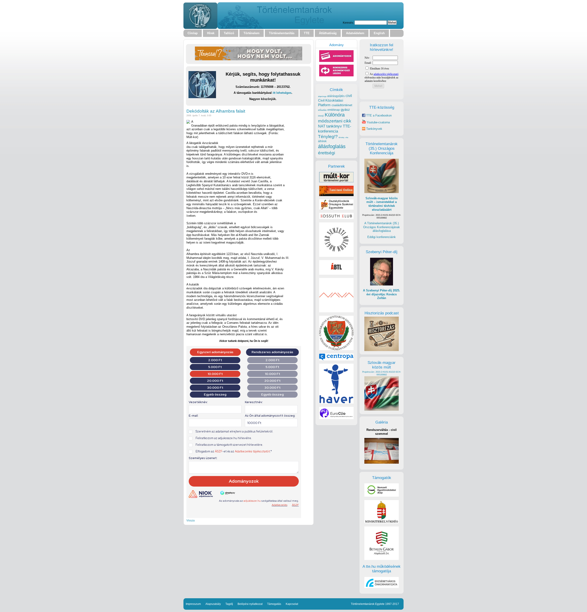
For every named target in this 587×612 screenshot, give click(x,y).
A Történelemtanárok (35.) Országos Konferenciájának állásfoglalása (381, 227)
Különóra (335, 115)
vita (346, 137)
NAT (321, 126)
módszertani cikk (334, 121)
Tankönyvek (374, 128)
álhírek (322, 141)
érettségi (326, 152)
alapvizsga (322, 96)
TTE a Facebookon (378, 115)
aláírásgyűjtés (336, 96)
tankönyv (334, 126)
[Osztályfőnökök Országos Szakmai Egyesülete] (336, 208)
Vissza (190, 520)
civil (349, 96)
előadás (322, 110)
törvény (341, 137)
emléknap (333, 109)
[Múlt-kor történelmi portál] (336, 181)
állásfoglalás (332, 146)
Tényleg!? (328, 136)
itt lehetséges (282, 92)
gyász (345, 109)
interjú (321, 116)
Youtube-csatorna (378, 122)
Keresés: (348, 22)
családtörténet (342, 105)
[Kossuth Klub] (336, 218)
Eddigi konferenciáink (381, 237)
